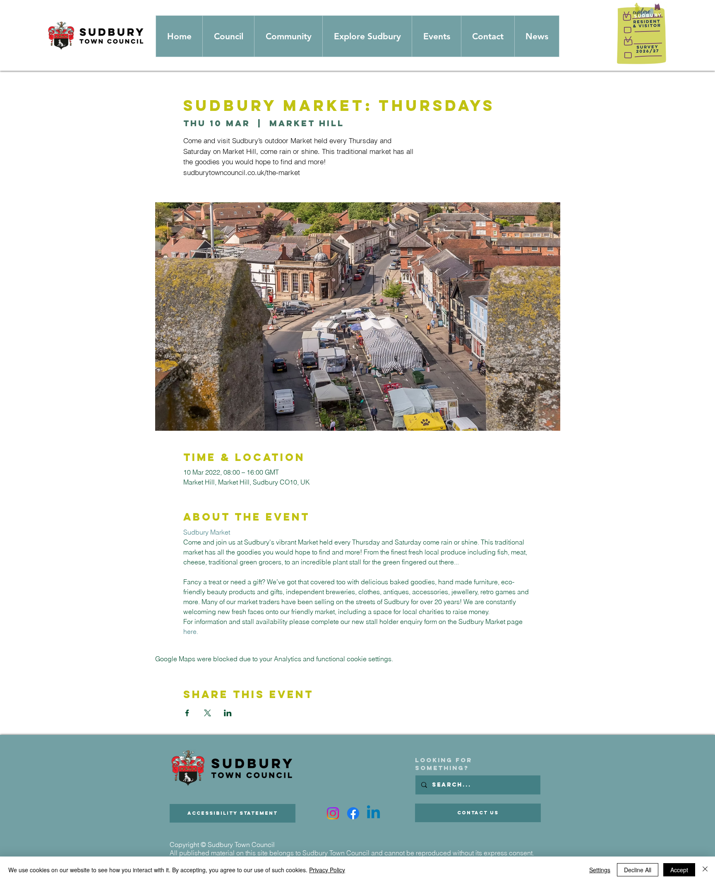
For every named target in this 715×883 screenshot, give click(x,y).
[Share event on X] (207, 713)
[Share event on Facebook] (187, 713)
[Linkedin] (373, 813)
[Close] (705, 869)
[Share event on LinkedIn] (228, 713)
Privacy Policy (327, 870)
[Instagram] (333, 813)
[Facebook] (353, 813)
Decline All (637, 870)
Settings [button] (599, 870)
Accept (679, 870)
